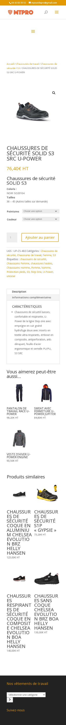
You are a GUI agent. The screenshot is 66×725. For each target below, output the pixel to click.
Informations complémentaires (31, 297)
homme (46, 267)
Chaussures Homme (18, 267)
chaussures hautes (41, 263)
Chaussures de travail (27, 63)
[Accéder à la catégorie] (10, 699)
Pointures (13, 211)
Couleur (12, 219)
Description (19, 291)
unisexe (11, 276)
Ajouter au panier (40, 237)
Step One (36, 272)
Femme (47, 255)
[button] (54, 93)
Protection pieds (16, 272)
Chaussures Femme (18, 263)
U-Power (48, 272)
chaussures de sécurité (33, 259)
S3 (18, 68)
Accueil (10, 63)
